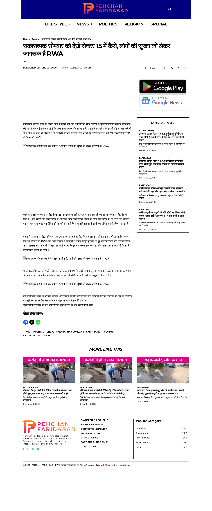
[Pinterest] (179, 68)
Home (26, 39)
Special (36, 39)
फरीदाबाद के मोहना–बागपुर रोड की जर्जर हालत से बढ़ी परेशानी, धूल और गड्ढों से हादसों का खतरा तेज (162, 190)
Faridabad (145, 158)
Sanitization (94, 332)
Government (146, 131)
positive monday (43, 332)
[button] (170, 9)
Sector (109, 332)
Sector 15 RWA (32, 335)
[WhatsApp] (186, 68)
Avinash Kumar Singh (78, 67)
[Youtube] (37, 449)
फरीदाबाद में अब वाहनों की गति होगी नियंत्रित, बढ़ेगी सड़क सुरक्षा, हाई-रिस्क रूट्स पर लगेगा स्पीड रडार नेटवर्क (162, 215)
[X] (171, 68)
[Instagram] (28, 449)
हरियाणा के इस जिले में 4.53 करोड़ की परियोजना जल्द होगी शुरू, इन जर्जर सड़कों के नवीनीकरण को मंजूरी (161, 136)
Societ (47, 335)
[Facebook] (164, 68)
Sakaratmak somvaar (70, 332)
